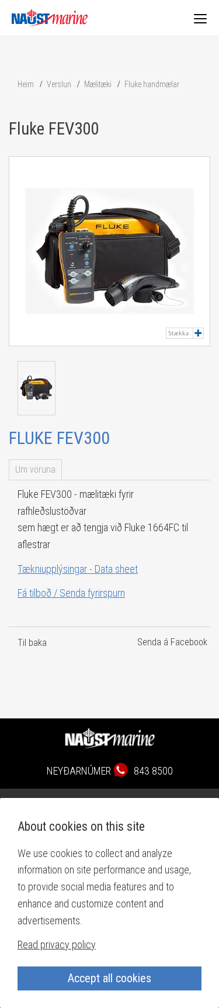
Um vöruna (35, 469)
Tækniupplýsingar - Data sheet (78, 569)
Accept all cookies (109, 978)
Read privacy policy (57, 944)
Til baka (32, 642)
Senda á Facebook (172, 642)
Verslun (59, 84)
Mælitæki (98, 84)
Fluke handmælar (151, 84)
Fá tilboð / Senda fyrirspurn (71, 593)
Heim (26, 84)
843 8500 (153, 771)
